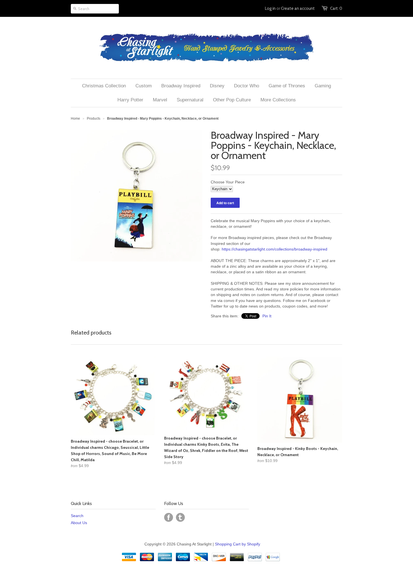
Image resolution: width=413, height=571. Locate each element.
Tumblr (180, 517)
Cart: (336, 8)
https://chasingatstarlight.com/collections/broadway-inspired (274, 249)
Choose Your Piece (228, 182)
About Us (79, 522)
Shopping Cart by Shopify (237, 544)
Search (77, 515)
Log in (270, 8)
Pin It (266, 316)
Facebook (168, 517)
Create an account (298, 8)
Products (93, 118)
